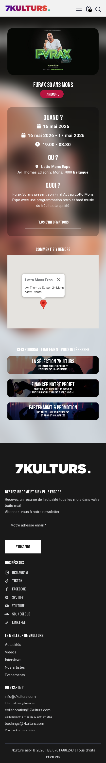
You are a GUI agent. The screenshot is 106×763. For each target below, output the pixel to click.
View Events (33, 292)
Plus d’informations (53, 222)
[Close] (59, 280)
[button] (79, 9)
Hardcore (52, 94)
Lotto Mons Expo (56, 166)
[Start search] (98, 9)
